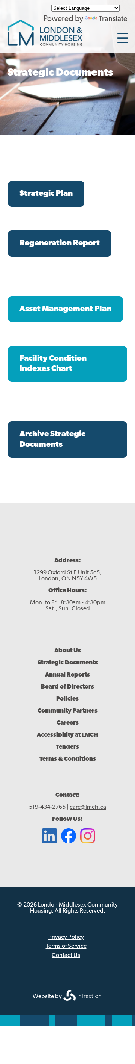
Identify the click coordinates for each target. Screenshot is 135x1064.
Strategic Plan (46, 194)
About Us (67, 651)
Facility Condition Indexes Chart (53, 364)
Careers (68, 723)
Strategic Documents (68, 663)
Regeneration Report (60, 243)
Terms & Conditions (67, 759)
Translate (113, 19)
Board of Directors (67, 687)
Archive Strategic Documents (52, 439)
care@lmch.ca (88, 807)
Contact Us (66, 955)
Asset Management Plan (65, 309)
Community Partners (68, 711)
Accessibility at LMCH (67, 735)
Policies (67, 699)
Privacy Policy (66, 937)
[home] (45, 44)
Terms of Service (66, 946)
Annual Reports (67, 675)
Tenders (67, 747)
